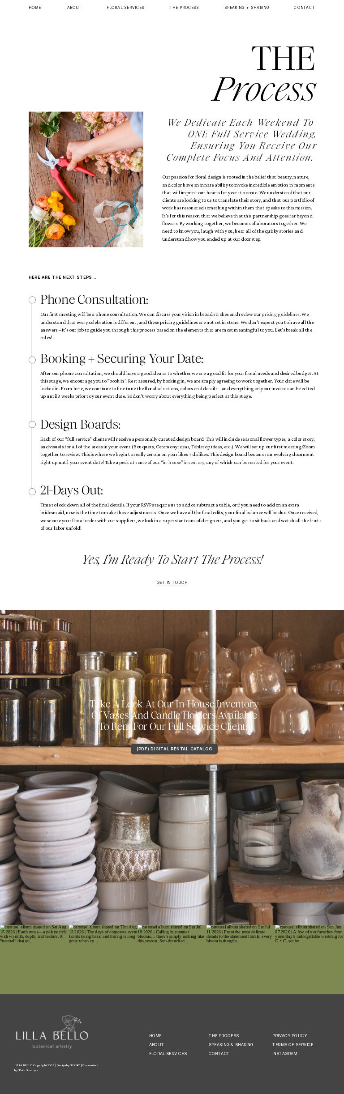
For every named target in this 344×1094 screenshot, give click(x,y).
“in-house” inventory (182, 462)
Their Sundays (28, 1070)
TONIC (75, 1065)
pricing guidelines (280, 314)
